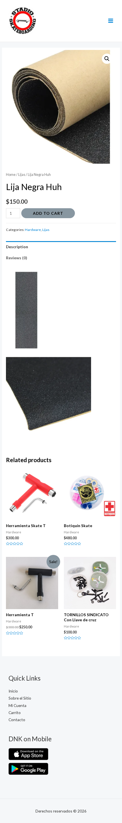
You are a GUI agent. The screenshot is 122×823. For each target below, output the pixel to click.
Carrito (15, 712)
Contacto (17, 719)
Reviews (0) (16, 257)
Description (17, 246)
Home (11, 174)
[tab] (61, 246)
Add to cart (48, 213)
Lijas (21, 174)
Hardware (33, 230)
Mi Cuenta (17, 705)
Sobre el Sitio (20, 698)
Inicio (13, 691)
